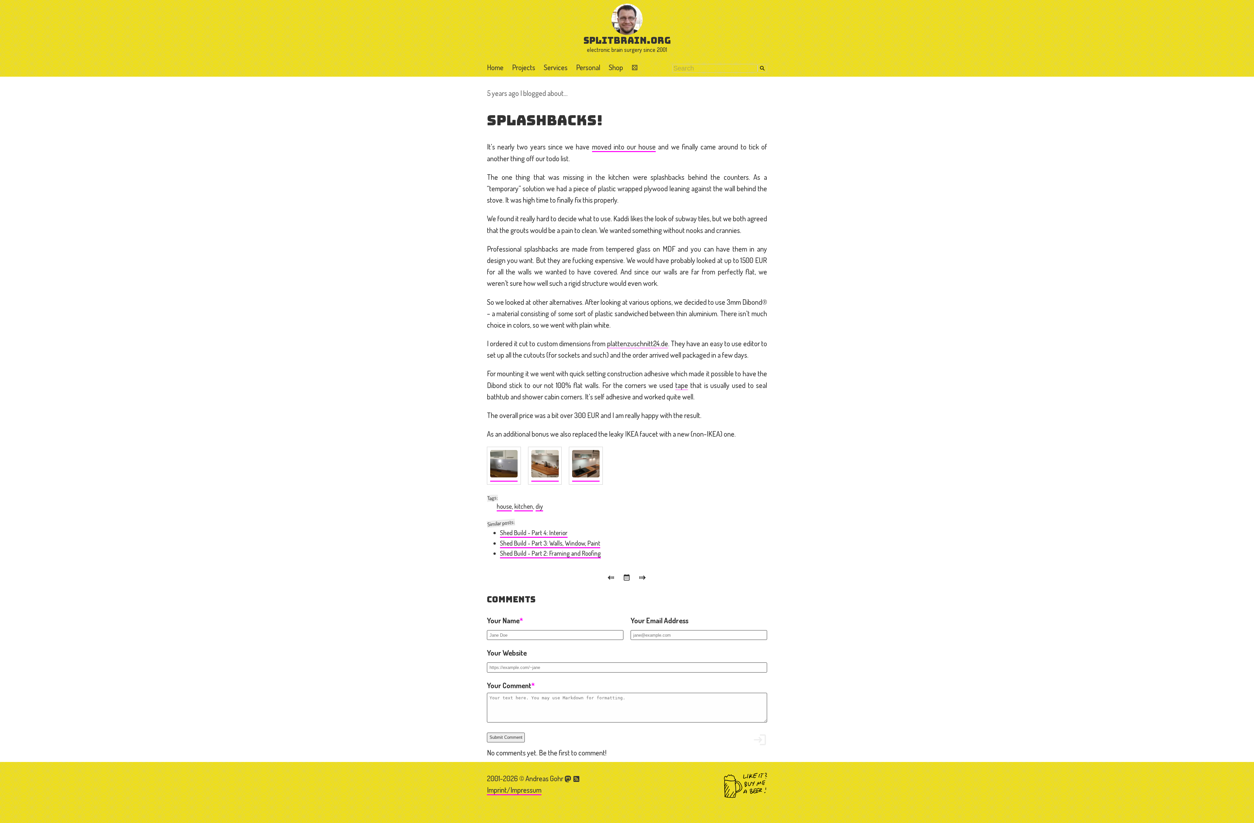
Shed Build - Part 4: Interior (534, 533)
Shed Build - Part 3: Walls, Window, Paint (550, 543)
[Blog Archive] (627, 578)
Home (495, 67)
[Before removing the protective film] (504, 465)
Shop (616, 67)
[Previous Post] (612, 578)
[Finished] (545, 465)
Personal (588, 67)
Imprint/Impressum (514, 789)
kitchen (523, 506)
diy (539, 506)
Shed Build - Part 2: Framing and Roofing (550, 553)
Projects (523, 67)
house (504, 506)
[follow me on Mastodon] (569, 778)
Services (556, 67)
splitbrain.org (627, 40)
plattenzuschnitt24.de (637, 343)
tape (681, 385)
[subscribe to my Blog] (576, 778)
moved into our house (624, 146)
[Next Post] (642, 578)
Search (762, 68)
